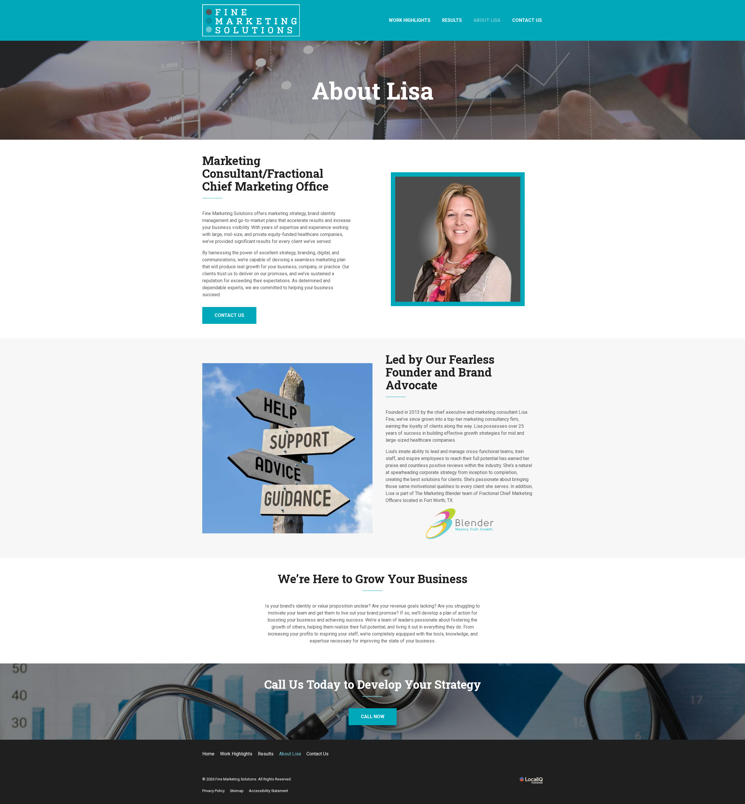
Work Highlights (409, 20)
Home (208, 754)
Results (452, 20)
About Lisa (487, 20)
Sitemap (237, 791)
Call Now (372, 716)
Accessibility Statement (268, 791)
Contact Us (527, 20)
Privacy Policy (213, 791)
